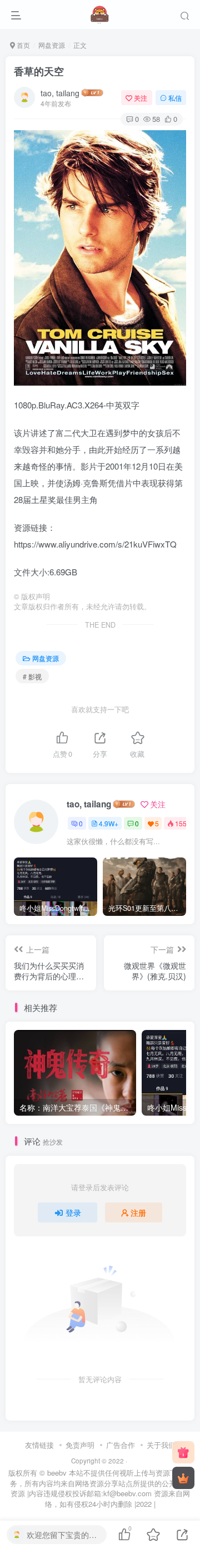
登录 (73, 1212)
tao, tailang (60, 92)
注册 (138, 1212)
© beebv (53, 1472)
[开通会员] (183, 1478)
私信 (175, 97)
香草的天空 (39, 71)
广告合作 (120, 1444)
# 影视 (32, 676)
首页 (22, 45)
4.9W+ (108, 823)
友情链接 (39, 1444)
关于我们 (161, 1444)
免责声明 (80, 1444)
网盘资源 (51, 45)
